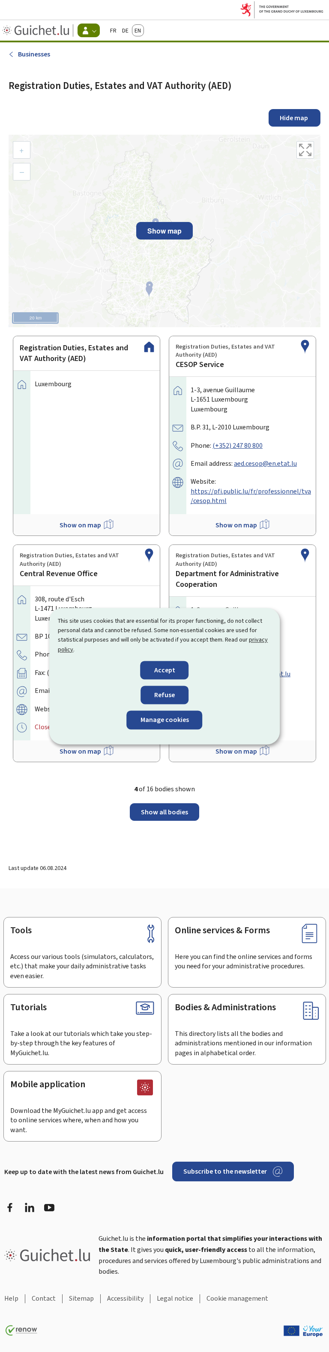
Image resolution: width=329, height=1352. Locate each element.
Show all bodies (164, 812)
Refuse (164, 695)
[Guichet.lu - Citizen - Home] (36, 30)
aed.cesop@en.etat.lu (265, 463)
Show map (164, 231)
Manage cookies (165, 720)
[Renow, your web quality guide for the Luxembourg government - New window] (21, 1330)
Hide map (294, 117)
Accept (164, 670)
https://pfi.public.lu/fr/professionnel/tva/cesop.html (251, 496)
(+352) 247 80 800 (237, 445)
